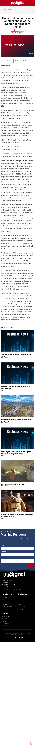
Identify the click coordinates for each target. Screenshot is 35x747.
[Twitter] (16, 637)
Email (2, 558)
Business (16, 9)
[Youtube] (22, 637)
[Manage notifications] (31, 743)
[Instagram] (19, 637)
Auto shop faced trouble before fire (12, 484)
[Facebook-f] (12, 637)
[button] (4, 2)
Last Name (4, 551)
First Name (4, 545)
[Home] (2, 9)
